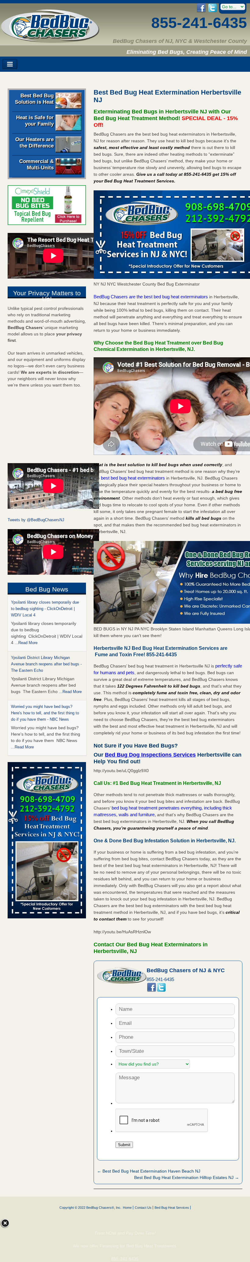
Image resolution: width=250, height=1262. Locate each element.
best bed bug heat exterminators (133, 477)
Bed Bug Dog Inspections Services (150, 755)
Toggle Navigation (9, 64)
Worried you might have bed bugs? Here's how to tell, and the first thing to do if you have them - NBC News (45, 657)
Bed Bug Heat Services (172, 1207)
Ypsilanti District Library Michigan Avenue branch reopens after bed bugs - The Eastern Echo (46, 608)
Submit (124, 1144)
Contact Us (143, 1207)
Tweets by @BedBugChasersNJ (36, 520)
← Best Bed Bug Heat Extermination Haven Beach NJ (148, 1171)
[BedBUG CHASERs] (50, 40)
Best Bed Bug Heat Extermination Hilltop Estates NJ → (186, 1177)
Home (127, 1207)
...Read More (70, 636)
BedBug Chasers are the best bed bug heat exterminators (151, 296)
